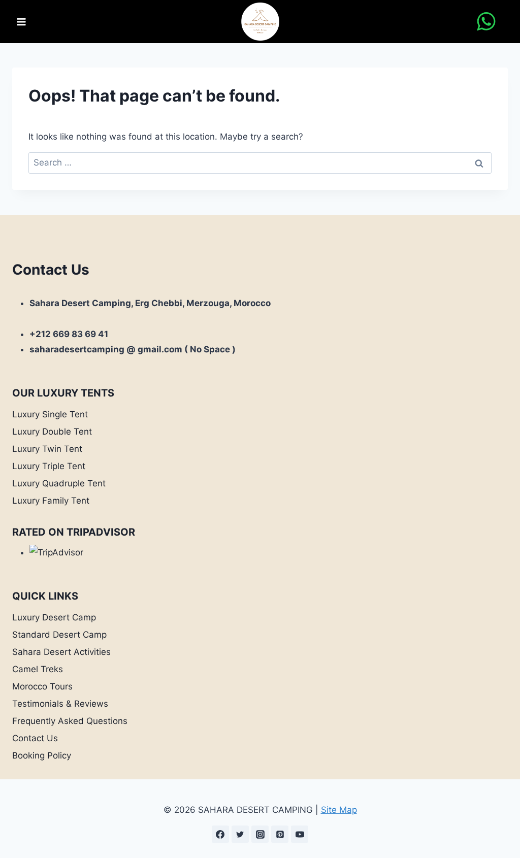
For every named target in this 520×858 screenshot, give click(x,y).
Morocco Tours (42, 686)
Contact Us (35, 738)
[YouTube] (299, 834)
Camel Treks (37, 669)
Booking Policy (41, 755)
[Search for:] (260, 162)
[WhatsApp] (486, 21)
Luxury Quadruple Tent (59, 483)
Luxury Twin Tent (47, 449)
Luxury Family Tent (50, 501)
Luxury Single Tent (50, 414)
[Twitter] (240, 834)
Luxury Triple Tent (48, 466)
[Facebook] (220, 834)
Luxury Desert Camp (54, 617)
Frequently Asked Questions (69, 721)
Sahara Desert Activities (61, 652)
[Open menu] (21, 21)
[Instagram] (260, 834)
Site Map (339, 810)
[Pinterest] (279, 834)
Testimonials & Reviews (60, 704)
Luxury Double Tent (52, 431)
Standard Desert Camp (59, 635)
